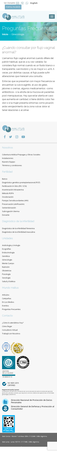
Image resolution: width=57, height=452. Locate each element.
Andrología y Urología (11, 245)
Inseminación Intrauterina (13, 189)
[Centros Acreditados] (6, 346)
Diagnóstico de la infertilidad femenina (18, 228)
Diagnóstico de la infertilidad (18, 221)
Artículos (5, 295)
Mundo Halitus (10, 287)
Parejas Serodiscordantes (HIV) (15, 200)
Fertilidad (7, 171)
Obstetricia (6, 270)
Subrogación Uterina (10, 211)
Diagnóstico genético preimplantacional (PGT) (21, 182)
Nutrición (6, 267)
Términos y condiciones (12, 165)
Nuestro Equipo (8, 162)
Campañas (6, 298)
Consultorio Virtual (10, 330)
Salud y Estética (8, 281)
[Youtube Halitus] (23, 136)
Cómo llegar (7, 326)
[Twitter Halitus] (10, 136)
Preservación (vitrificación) (13, 204)
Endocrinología (8, 252)
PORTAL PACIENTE (13, 7)
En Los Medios (8, 302)
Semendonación (9, 207)
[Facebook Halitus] (4, 136)
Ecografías (6, 249)
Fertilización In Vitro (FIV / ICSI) (14, 186)
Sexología (6, 277)
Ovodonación (7, 197)
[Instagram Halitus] (17, 136)
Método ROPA (8, 193)
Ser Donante (9, 3)
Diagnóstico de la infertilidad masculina (18, 232)
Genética (6, 256)
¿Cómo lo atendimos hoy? (13, 322)
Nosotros (7, 147)
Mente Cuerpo (8, 263)
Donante (5, 215)
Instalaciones (7, 158)
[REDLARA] (17, 346)
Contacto (7, 315)
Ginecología (17, 34)
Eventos (5, 305)
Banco (4, 179)
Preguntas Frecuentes (11, 309)
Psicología (6, 274)
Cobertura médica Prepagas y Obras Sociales (21, 154)
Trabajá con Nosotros (11, 333)
